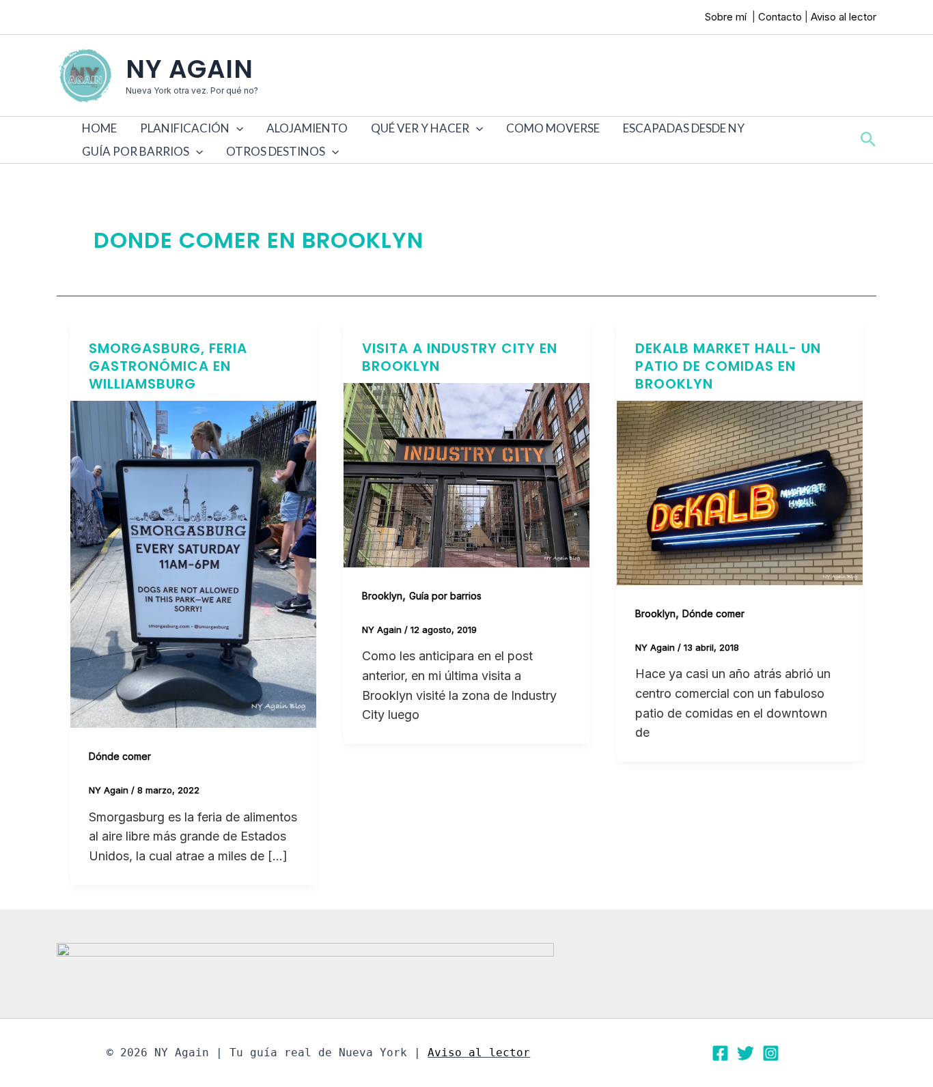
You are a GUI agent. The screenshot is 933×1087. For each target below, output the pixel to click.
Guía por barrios (445, 596)
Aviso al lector (843, 16)
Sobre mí (727, 16)
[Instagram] (770, 1053)
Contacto (780, 16)
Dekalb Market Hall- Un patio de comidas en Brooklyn (728, 366)
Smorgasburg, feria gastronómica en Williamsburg (168, 366)
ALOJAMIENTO (307, 128)
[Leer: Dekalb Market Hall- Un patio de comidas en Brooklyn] (740, 492)
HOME (99, 128)
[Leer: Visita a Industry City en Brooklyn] (466, 474)
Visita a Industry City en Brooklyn (459, 357)
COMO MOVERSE (553, 128)
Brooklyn (382, 596)
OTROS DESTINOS (275, 151)
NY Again (189, 69)
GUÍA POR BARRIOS (135, 151)
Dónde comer (120, 756)
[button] (236, 128)
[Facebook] (720, 1053)
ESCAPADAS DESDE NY (683, 128)
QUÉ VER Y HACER (420, 128)
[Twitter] (745, 1053)
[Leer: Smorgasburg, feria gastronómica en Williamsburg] (193, 563)
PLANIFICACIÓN (184, 128)
